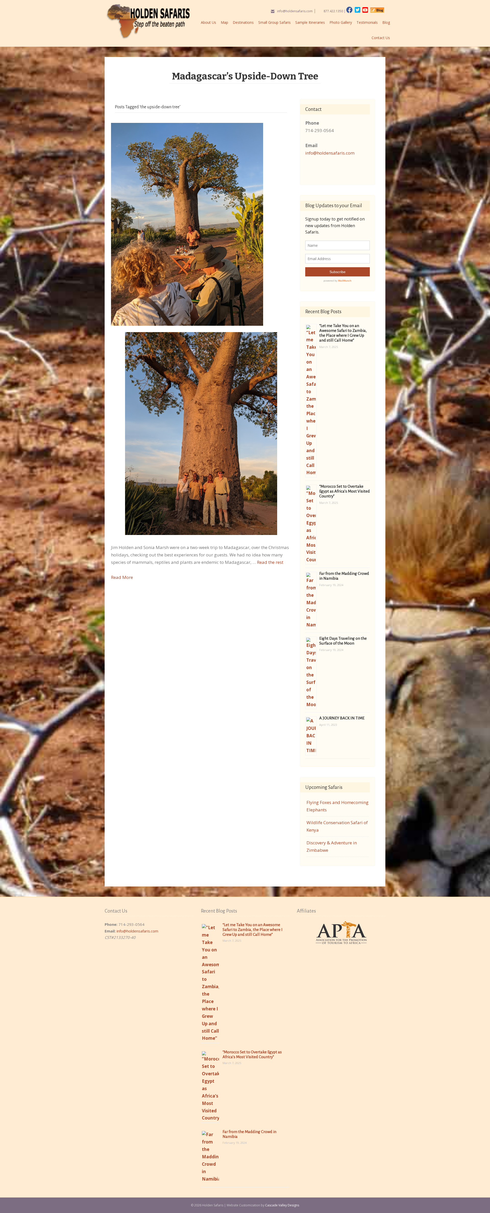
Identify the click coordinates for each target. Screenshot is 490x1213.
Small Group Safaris (274, 22)
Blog (386, 22)
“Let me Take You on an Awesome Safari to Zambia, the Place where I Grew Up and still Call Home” (253, 930)
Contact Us (381, 37)
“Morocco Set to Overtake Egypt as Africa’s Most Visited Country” (344, 491)
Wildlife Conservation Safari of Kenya (337, 826)
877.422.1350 (333, 11)
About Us (208, 22)
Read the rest (270, 562)
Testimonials (367, 22)
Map (224, 22)
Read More (122, 577)
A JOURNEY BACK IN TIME (341, 718)
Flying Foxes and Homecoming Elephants (338, 806)
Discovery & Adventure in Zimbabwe (332, 846)
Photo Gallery (340, 22)
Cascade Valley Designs (282, 1205)
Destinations (243, 22)
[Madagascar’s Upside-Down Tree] (187, 224)
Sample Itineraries (310, 22)
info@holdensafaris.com (295, 11)
